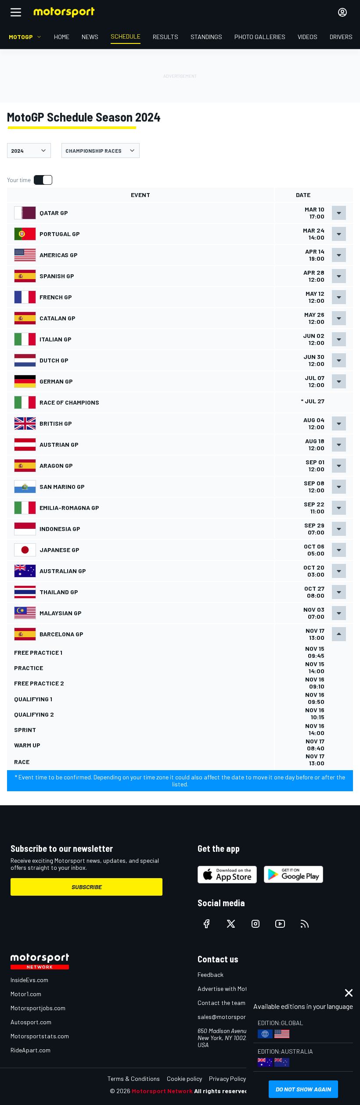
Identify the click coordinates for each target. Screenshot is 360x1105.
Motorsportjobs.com (38, 1008)
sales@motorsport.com (229, 1016)
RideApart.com (30, 1050)
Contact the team (221, 1002)
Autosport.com (31, 1022)
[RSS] (304, 924)
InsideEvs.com (29, 979)
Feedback (210, 974)
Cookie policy (184, 1078)
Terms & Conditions (134, 1078)
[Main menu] (16, 12)
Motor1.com (26, 993)
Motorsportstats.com (40, 1036)
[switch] (29, 180)
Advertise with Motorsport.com (239, 988)
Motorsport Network (162, 1090)
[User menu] (342, 12)
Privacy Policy (227, 1078)
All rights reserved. (222, 1090)
